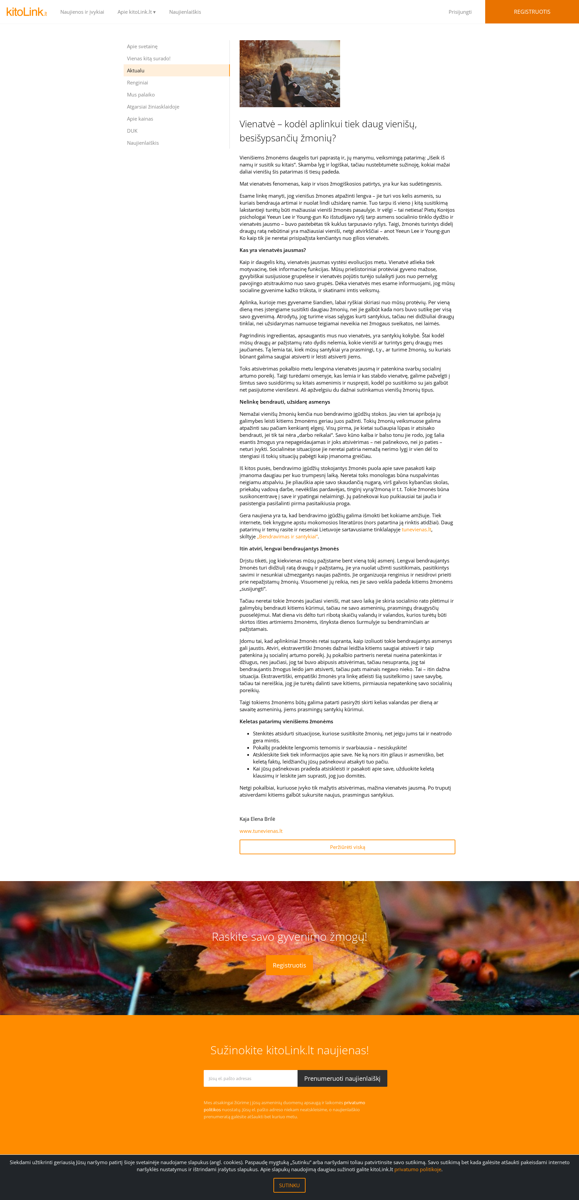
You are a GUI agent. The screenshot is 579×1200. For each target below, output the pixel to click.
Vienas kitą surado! (149, 58)
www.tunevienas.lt (261, 830)
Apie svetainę (142, 46)
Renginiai (137, 82)
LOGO (27, 11)
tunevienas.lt (416, 529)
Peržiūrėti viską (347, 847)
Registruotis (532, 11)
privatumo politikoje (417, 1169)
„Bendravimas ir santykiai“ (287, 536)
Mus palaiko (141, 94)
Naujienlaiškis (185, 11)
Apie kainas (140, 118)
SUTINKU (289, 1185)
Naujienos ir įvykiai (82, 11)
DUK (132, 130)
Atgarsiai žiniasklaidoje (153, 106)
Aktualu (135, 70)
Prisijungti (460, 11)
